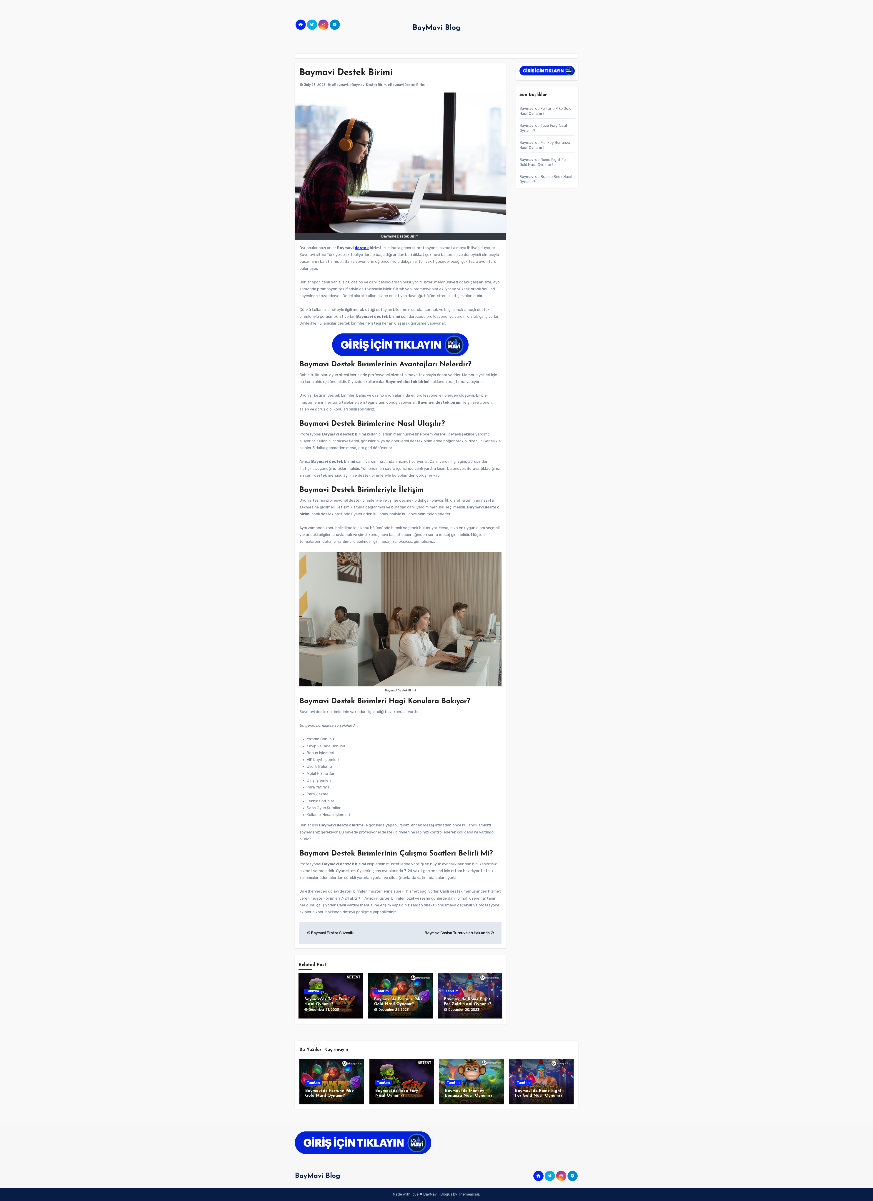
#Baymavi (340, 85)
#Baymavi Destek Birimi (407, 85)
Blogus (446, 1194)
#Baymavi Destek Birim (367, 85)
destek (362, 247)
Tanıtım (312, 991)
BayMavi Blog (436, 28)
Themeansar (468, 1194)
